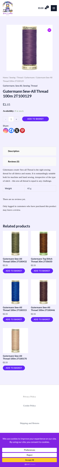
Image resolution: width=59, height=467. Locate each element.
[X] (16, 130)
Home (5, 77)
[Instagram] (5, 130)
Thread (20, 77)
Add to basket (35, 119)
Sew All (18, 86)
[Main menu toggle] (54, 8)
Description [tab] (13, 151)
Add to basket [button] (14, 271)
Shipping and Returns (29, 423)
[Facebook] (11, 130)
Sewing (12, 77)
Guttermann (29, 77)
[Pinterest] (22, 130)
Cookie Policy (29, 405)
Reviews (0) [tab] (13, 161)
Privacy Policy (29, 396)
